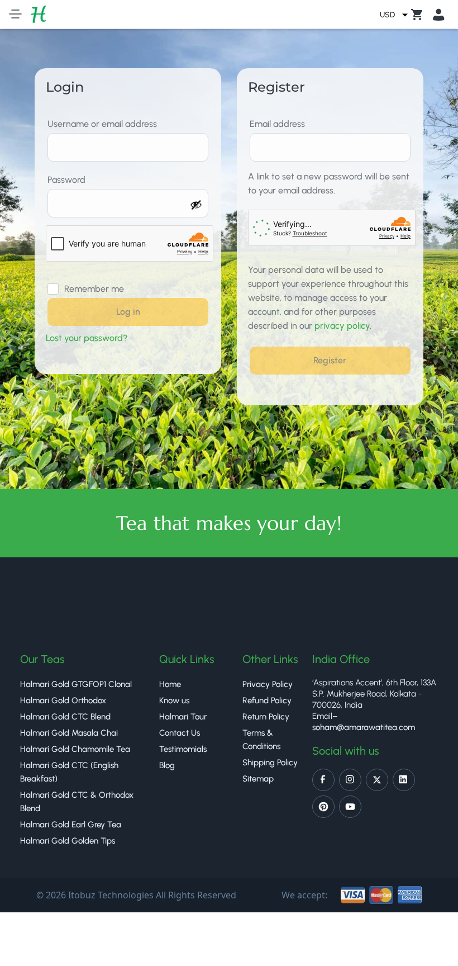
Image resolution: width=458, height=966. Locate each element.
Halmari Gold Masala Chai (69, 733)
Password (69, 179)
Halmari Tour (183, 717)
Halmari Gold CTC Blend (65, 717)
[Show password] (196, 204)
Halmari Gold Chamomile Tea (75, 749)
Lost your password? (86, 338)
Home (170, 684)
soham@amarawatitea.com (363, 727)
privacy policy (342, 325)
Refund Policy (267, 700)
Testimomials (183, 749)
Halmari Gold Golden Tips (67, 841)
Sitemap (258, 779)
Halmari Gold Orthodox (63, 700)
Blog (167, 765)
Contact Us (179, 733)
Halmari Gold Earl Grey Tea (70, 825)
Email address (280, 124)
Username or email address (105, 124)
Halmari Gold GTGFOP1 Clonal (76, 684)
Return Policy (265, 717)
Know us (174, 700)
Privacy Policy (267, 684)
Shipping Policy (270, 762)
